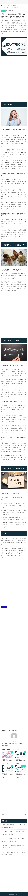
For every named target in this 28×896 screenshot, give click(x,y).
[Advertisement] (13, 68)
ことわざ (3, 10)
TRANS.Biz (11, 894)
